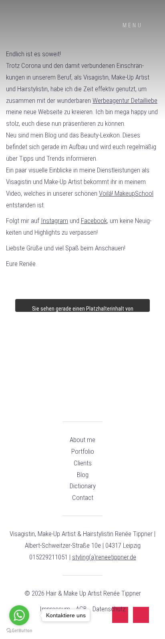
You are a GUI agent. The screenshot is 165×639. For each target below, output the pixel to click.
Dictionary (83, 486)
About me (82, 440)
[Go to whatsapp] (19, 615)
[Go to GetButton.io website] (19, 630)
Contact (82, 498)
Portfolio (82, 451)
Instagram (54, 221)
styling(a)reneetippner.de (104, 557)
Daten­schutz (109, 609)
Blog (83, 475)
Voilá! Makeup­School (126, 193)
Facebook (94, 221)
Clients (83, 463)
